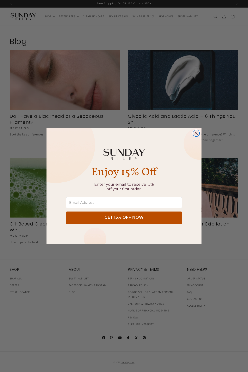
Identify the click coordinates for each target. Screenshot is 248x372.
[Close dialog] (196, 133)
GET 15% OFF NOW (124, 218)
